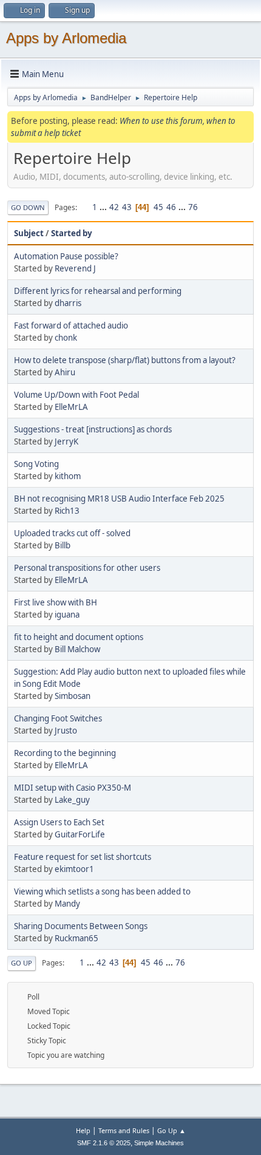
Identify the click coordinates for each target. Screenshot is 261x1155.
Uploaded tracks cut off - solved (72, 533)
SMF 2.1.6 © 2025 (103, 1142)
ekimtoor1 (74, 869)
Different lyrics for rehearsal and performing (97, 290)
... (104, 207)
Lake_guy (72, 799)
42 (114, 207)
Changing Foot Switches (58, 718)
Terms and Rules (123, 1130)
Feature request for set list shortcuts (82, 856)
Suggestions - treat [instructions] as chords (93, 429)
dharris (68, 303)
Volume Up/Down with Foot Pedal (76, 394)
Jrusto (66, 730)
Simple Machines (159, 1142)
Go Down (28, 207)
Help (83, 1130)
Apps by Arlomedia (66, 38)
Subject (29, 233)
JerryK (66, 441)
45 (158, 207)
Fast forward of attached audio (71, 325)
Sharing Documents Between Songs (80, 926)
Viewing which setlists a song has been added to (102, 891)
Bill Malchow (77, 649)
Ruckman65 (76, 938)
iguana (67, 614)
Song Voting (36, 463)
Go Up (21, 962)
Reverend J (75, 268)
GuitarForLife (80, 834)
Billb (62, 545)
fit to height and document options (78, 637)
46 (171, 207)
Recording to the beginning (65, 753)
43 (127, 207)
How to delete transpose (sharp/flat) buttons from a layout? (125, 360)
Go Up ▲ (171, 1130)
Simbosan (72, 695)
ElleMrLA (71, 406)
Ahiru (65, 372)
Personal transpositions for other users (87, 567)
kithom (68, 476)
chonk (66, 337)
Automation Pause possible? (66, 256)
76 (193, 207)
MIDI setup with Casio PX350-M (72, 787)
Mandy (67, 903)
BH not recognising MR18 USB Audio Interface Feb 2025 (119, 498)
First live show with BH (55, 602)
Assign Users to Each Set (59, 822)
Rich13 (67, 510)
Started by (71, 233)
